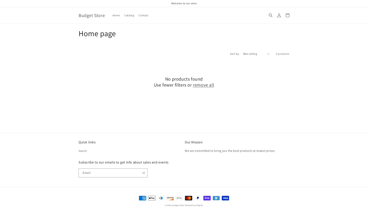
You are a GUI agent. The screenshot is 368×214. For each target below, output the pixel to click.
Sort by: (234, 54)
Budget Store (178, 205)
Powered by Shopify (194, 205)
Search (83, 151)
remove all (203, 85)
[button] (270, 15)
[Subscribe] (143, 172)
